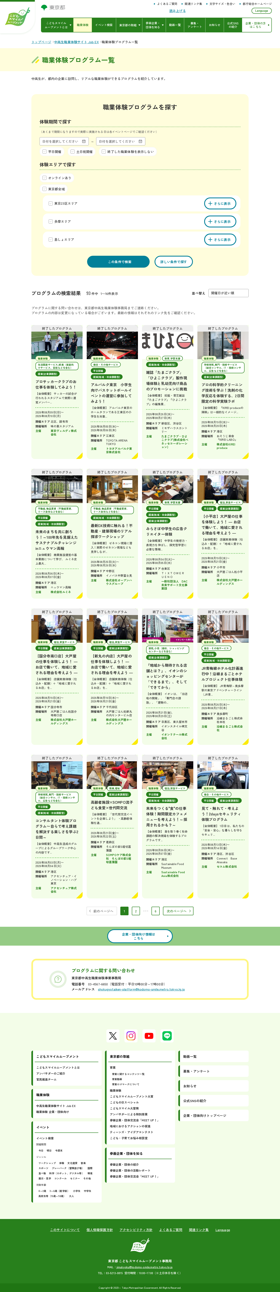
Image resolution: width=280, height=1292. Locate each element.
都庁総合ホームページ (257, 4)
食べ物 (42, 1173)
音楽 (83, 1163)
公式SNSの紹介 (194, 1100)
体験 (61, 1163)
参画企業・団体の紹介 (124, 1164)
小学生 (76, 1191)
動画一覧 (190, 1056)
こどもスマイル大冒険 (124, 1108)
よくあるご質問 (167, 4)
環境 (90, 1173)
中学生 (87, 1191)
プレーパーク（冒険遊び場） (68, 1168)
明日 (49, 1150)
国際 (90, 1168)
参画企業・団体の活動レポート (130, 1170)
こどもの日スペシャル (124, 1102)
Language (261, 10)
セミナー (75, 1178)
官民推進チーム (46, 1079)
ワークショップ (47, 1163)
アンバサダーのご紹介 (50, 1073)
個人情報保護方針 (100, 1229)
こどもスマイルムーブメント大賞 (131, 1096)
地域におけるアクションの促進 (130, 1126)
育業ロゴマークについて (126, 1084)
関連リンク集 (193, 4)
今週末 (59, 1150)
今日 (41, 1150)
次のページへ (177, 911)
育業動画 (117, 1079)
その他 (87, 1178)
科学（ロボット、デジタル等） (66, 1173)
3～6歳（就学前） (60, 1191)
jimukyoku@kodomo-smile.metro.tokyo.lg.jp (145, 1267)
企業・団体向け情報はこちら (138, 936)
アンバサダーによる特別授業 (129, 1114)
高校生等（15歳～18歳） (52, 1196)
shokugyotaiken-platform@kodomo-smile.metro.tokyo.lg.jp (141, 989)
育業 (113, 1067)
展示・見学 (45, 1178)
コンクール (60, 1178)
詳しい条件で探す (173, 261)
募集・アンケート (196, 1071)
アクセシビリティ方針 (136, 1229)
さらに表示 (222, 203)
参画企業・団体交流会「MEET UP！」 (135, 1120)
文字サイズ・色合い (222, 4)
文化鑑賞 (72, 1163)
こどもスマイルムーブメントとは (58, 1067)
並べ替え (198, 293)
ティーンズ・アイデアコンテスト (131, 1132)
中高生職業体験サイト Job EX (56, 1106)
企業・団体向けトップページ (204, 1115)
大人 (71, 1196)
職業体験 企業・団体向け (52, 1112)
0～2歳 (42, 1191)
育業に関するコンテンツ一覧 (128, 1074)
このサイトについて (65, 1229)
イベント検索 (45, 1138)
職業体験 (116, 1090)
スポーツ (44, 1168)
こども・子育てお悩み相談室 (129, 1138)
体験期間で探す (55, 121)
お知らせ (190, 1085)
